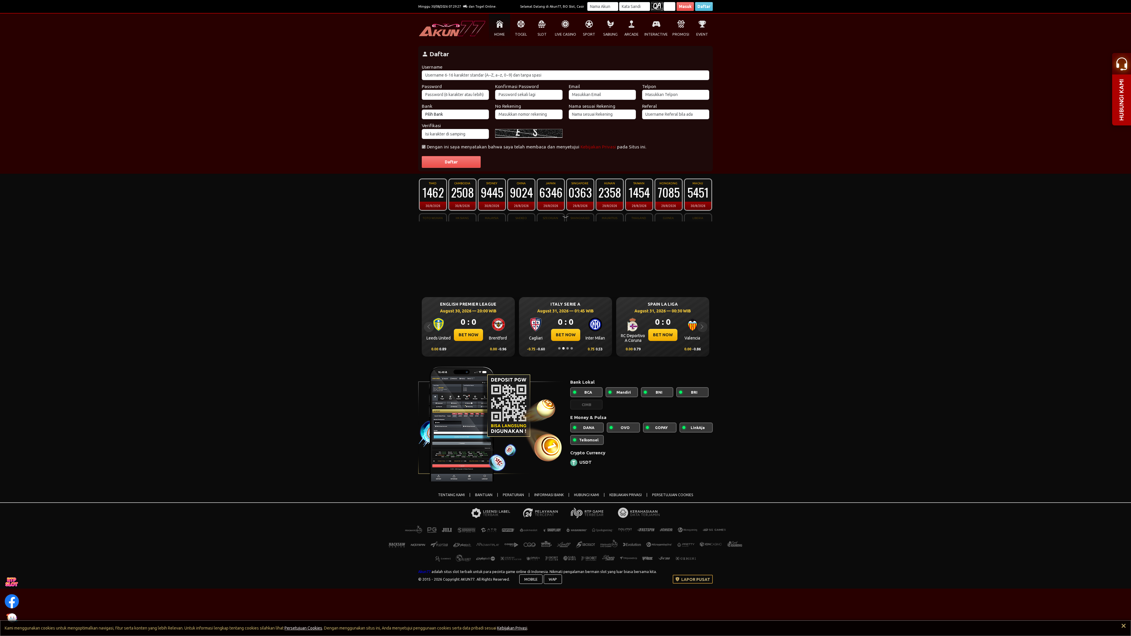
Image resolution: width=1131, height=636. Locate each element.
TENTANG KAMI (451, 495)
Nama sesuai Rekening (592, 106)
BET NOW (468, 334)
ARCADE (631, 34)
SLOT (542, 34)
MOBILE (531, 579)
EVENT (702, 34)
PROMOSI (680, 34)
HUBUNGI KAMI (586, 495)
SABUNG (610, 34)
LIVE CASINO (565, 34)
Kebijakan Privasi (598, 146)
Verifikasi (431, 125)
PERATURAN (513, 495)
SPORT (589, 34)
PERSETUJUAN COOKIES (672, 495)
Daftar (703, 6)
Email (574, 86)
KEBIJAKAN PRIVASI (625, 495)
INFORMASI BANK (549, 495)
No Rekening (508, 106)
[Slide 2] (563, 348)
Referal (649, 106)
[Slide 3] (567, 348)
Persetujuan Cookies (303, 628)
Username (432, 66)
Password (432, 86)
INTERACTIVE (656, 34)
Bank (427, 106)
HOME (499, 34)
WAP (553, 579)
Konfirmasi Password (517, 86)
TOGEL (521, 34)
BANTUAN (483, 495)
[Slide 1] (559, 348)
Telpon (649, 86)
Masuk (685, 6)
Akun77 (424, 571)
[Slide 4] (572, 348)
